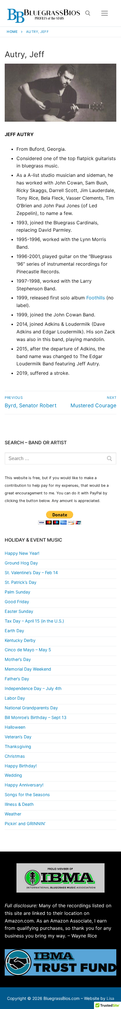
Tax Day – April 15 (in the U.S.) (34, 620)
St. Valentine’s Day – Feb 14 (31, 572)
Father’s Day (17, 678)
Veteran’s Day (18, 736)
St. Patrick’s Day (20, 582)
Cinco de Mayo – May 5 (28, 649)
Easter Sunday (19, 611)
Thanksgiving (18, 746)
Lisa (110, 998)
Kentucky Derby (20, 640)
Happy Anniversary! (24, 784)
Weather (13, 813)
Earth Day (14, 630)
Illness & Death (19, 804)
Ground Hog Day (21, 562)
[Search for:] (60, 458)
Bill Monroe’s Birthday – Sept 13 (35, 717)
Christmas (15, 756)
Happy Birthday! (21, 765)
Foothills (95, 298)
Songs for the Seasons (27, 794)
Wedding (13, 775)
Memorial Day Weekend (28, 669)
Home (12, 32)
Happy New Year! (22, 553)
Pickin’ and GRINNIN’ (25, 823)
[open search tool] (87, 13)
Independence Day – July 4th (33, 688)
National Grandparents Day (31, 707)
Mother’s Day (18, 659)
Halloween (15, 727)
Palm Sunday (17, 591)
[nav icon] (104, 13)
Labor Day (15, 698)
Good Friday (17, 601)
